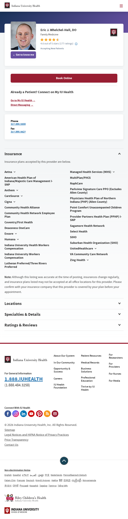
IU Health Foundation (60, 386)
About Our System (64, 355)
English (8, 474)
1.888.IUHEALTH (23, 379)
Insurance (13, 154)
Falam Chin (10, 480)
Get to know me (24, 54)
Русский (24, 485)
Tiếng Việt (63, 485)
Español (17, 474)
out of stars (49, 43)
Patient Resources (91, 355)
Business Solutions (86, 370)
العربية (33, 474)
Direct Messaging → (22, 104)
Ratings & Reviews (20, 325)
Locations (13, 303)
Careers (58, 378)
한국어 (8, 485)
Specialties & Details (22, 314)
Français (21, 480)
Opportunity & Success (62, 370)
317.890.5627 (18, 132)
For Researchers (116, 356)
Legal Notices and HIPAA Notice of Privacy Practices (36, 435)
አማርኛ (25, 474)
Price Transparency (16, 440)
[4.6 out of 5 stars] (78, 39)
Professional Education (88, 379)
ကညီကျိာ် (76, 480)
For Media (114, 380)
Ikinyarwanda (89, 480)
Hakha (55, 480)
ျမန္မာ (41, 474)
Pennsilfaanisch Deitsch (75, 474)
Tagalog (43, 485)
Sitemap (9, 430)
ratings (66, 43)
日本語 (67, 480)
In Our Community (64, 362)
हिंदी (60, 480)
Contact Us (11, 445)
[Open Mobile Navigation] (121, 6)
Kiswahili (34, 485)
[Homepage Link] (22, 5)
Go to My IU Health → (23, 100)
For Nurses (115, 373)
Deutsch (30, 480)
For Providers (114, 365)
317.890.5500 (18, 124)
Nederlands (56, 474)
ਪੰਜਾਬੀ (15, 485)
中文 (47, 474)
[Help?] (76, 44)
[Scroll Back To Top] (64, 461)
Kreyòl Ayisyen (43, 480)
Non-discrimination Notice (17, 470)
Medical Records (90, 362)
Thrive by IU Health (88, 388)
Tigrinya (52, 485)
